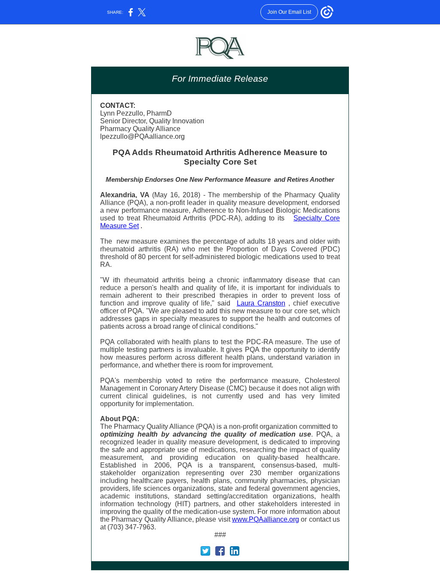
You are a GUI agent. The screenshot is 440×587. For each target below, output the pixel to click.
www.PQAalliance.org (265, 519)
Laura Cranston (261, 303)
